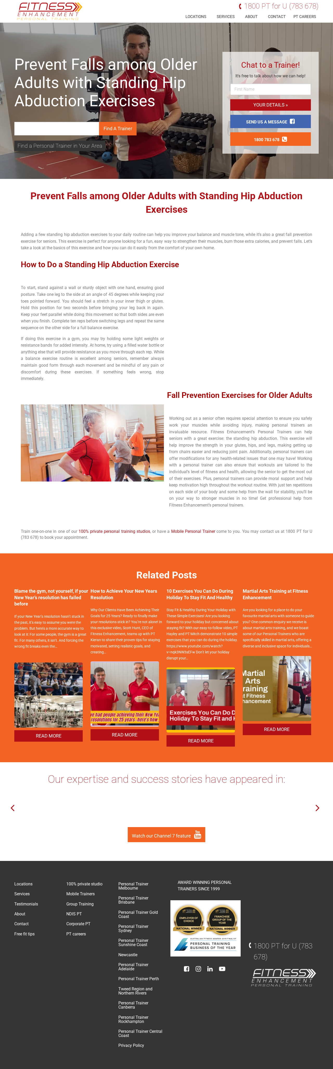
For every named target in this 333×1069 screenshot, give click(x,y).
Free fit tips (24, 934)
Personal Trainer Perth (138, 978)
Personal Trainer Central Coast (140, 1033)
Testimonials (26, 904)
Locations (195, 17)
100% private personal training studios (114, 531)
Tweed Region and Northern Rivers (135, 991)
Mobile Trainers (80, 893)
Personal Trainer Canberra (133, 1005)
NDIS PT (74, 913)
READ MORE (48, 736)
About (251, 17)
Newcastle (127, 954)
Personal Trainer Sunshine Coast (133, 942)
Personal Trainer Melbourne (133, 886)
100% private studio (84, 884)
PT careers (304, 17)
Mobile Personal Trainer (193, 531)
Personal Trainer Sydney (133, 928)
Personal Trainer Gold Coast (138, 914)
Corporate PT (78, 923)
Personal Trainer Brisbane (133, 900)
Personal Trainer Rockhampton (133, 1019)
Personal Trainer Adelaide (133, 966)
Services (226, 17)
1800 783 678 (266, 139)
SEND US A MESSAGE (266, 122)
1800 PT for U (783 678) (281, 6)
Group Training (80, 904)
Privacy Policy (131, 1045)
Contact (277, 17)
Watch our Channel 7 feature (162, 836)
